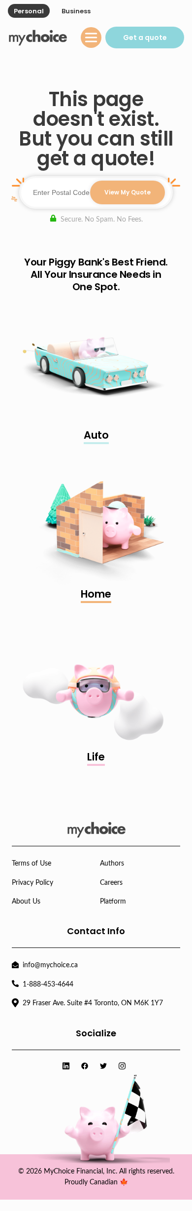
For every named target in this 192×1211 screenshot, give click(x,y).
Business (76, 11)
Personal (29, 11)
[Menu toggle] (91, 37)
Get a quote (145, 37)
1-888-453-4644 (48, 984)
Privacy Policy (32, 882)
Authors (112, 863)
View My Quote (127, 192)
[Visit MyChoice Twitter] (105, 1066)
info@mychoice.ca (50, 965)
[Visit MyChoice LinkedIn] (68, 1066)
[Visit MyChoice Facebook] (86, 1066)
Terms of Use (31, 863)
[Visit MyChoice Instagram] (124, 1066)
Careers (111, 882)
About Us (26, 901)
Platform (113, 901)
